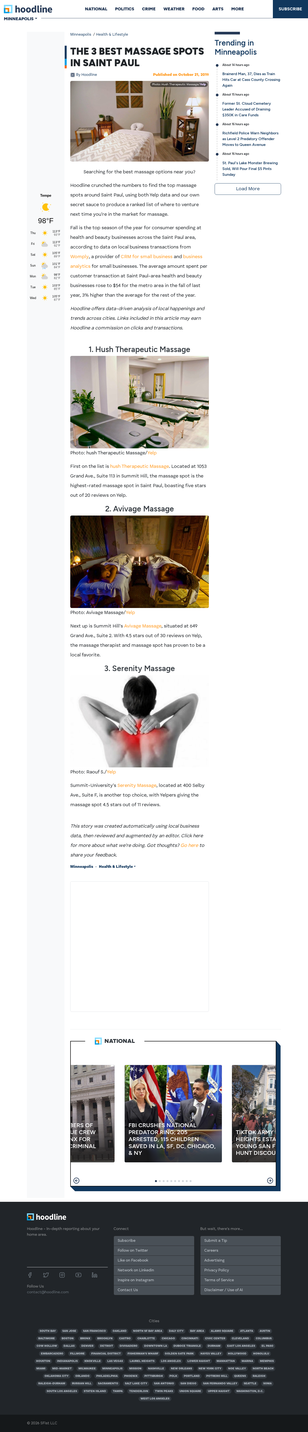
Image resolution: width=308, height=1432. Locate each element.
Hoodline (86, 75)
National (96, 9)
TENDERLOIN (138, 1391)
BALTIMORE (46, 1338)
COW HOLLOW (47, 1346)
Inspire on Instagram (136, 1280)
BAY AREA (197, 1331)
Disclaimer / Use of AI (223, 1290)
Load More (248, 189)
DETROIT (106, 1346)
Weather (174, 9)
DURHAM (214, 1346)
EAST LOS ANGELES (241, 1346)
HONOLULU (261, 1353)
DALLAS (69, 1346)
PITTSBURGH (153, 1376)
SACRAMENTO (108, 1383)
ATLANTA (246, 1331)
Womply (79, 257)
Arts (218, 9)
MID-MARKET (62, 1368)
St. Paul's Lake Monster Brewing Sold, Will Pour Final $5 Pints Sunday (250, 169)
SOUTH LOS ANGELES (62, 1391)
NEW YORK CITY (210, 1368)
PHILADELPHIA (107, 1376)
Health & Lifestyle (112, 35)
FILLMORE (77, 1353)
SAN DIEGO (188, 1383)
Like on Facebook (133, 1260)
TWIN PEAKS (164, 1391)
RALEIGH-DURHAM (51, 1383)
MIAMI (40, 1368)
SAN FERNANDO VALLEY (220, 1383)
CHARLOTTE (146, 1338)
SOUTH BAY (48, 1331)
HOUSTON (43, 1361)
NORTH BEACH (263, 1368)
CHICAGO (168, 1338)
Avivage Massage (142, 626)
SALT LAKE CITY (136, 1383)
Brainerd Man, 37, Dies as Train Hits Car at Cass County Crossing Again (251, 80)
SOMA (267, 1383)
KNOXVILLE (92, 1361)
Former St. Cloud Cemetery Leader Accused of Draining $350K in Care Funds (246, 109)
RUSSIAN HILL (81, 1383)
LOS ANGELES (171, 1361)
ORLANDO (82, 1376)
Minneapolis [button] (19, 18)
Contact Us (128, 1290)
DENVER (87, 1346)
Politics (124, 9)
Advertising (214, 1260)
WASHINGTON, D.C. (249, 1391)
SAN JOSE (69, 1331)
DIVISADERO (128, 1346)
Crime (149, 9)
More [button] (237, 9)
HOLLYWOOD (237, 1353)
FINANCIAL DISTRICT (106, 1353)
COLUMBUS (264, 1338)
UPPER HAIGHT (219, 1391)
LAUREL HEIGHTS (142, 1361)
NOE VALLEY (237, 1368)
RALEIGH (259, 1376)
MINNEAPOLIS (112, 1368)
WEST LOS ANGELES (155, 1398)
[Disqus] (139, 945)
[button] (76, 1180)
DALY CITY (176, 1331)
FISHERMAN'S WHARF (143, 1353)
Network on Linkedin (136, 1270)
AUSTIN (265, 1331)
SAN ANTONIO (164, 1383)
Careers (211, 1251)
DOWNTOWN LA (155, 1346)
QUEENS (240, 1376)
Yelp (203, 84)
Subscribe (290, 9)
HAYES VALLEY (210, 1353)
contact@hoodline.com (48, 1292)
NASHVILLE (156, 1368)
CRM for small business (147, 257)
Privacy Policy (216, 1270)
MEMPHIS (267, 1361)
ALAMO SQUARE (222, 1331)
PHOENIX (131, 1376)
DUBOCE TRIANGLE (187, 1346)
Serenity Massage (136, 785)
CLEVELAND (240, 1338)
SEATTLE (250, 1383)
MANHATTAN (226, 1361)
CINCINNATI (189, 1338)
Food (198, 9)
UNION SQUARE (190, 1391)
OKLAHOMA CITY (57, 1376)
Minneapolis (80, 35)
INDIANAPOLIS (67, 1361)
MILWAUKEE (87, 1368)
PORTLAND (192, 1376)
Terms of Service (219, 1280)
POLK (173, 1376)
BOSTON (68, 1338)
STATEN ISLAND (95, 1391)
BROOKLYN (105, 1338)
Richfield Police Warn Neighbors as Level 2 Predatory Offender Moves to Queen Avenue (250, 139)
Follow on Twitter (133, 1251)
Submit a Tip (215, 1241)
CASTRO (125, 1338)
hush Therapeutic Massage (139, 466)
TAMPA (118, 1391)
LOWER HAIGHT (198, 1361)
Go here (189, 845)
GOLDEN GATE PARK (179, 1353)
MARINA (247, 1361)
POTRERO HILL (216, 1376)
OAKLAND (120, 1331)
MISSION (135, 1368)
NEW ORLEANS (181, 1368)
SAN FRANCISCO (94, 1331)
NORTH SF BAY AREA (147, 1331)
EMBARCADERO (52, 1353)
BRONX (85, 1338)
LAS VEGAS (115, 1361)
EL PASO (267, 1346)
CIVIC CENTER (215, 1338)
